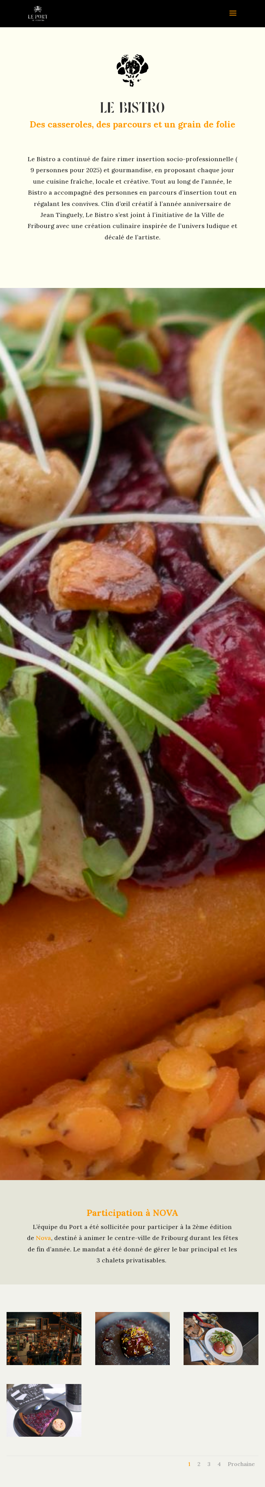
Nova (42, 1238)
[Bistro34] (221, 1363)
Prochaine (241, 1463)
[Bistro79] (132, 1363)
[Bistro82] (44, 1434)
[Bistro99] (44, 1363)
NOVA (165, 1212)
